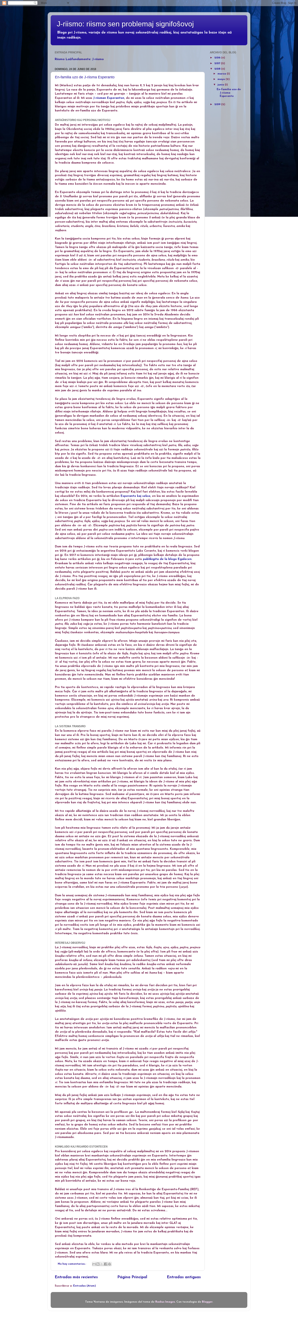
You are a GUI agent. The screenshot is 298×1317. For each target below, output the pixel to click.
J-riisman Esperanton (108, 98)
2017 (217, 63)
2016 (217, 57)
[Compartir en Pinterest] (109, 1264)
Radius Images (165, 1302)
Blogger (207, 1302)
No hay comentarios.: (72, 1264)
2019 (217, 104)
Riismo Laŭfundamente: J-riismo (79, 59)
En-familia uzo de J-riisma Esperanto (85, 77)
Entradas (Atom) (84, 1286)
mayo (222, 79)
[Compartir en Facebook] (106, 1264)
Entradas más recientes (76, 1277)
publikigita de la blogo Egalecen (167, 559)
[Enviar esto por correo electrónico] (94, 1264)
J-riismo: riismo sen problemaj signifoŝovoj (125, 24)
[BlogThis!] (98, 1264)
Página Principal (132, 1277)
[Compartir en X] (102, 1264)
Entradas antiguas (184, 1277)
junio (221, 84)
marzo (222, 73)
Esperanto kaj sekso (135, 496)
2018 (217, 69)
